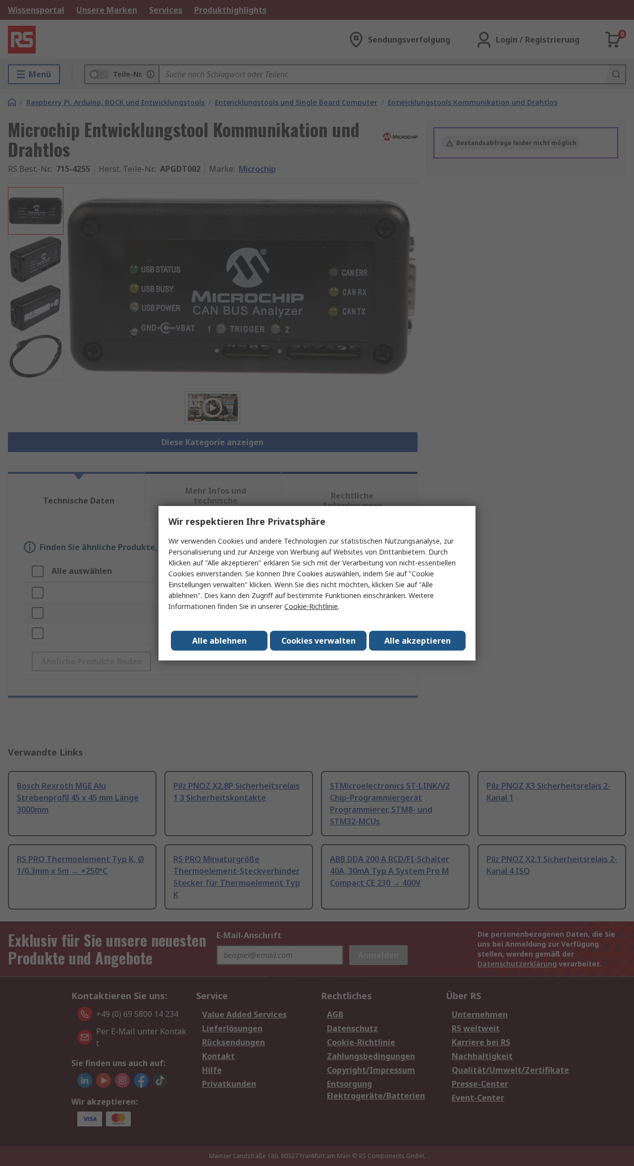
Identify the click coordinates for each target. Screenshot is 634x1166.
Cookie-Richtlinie (311, 606)
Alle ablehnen (219, 640)
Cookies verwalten (318, 640)
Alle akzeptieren (417, 640)
